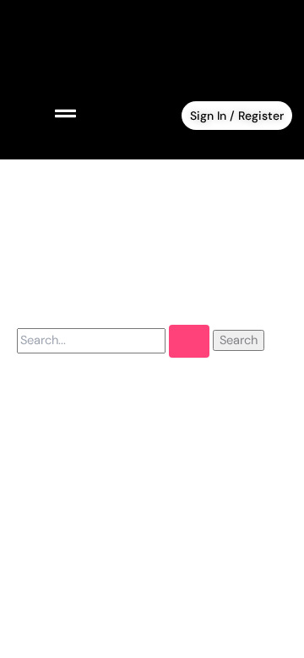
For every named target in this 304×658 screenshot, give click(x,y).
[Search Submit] (189, 341)
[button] (45, 114)
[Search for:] (115, 340)
